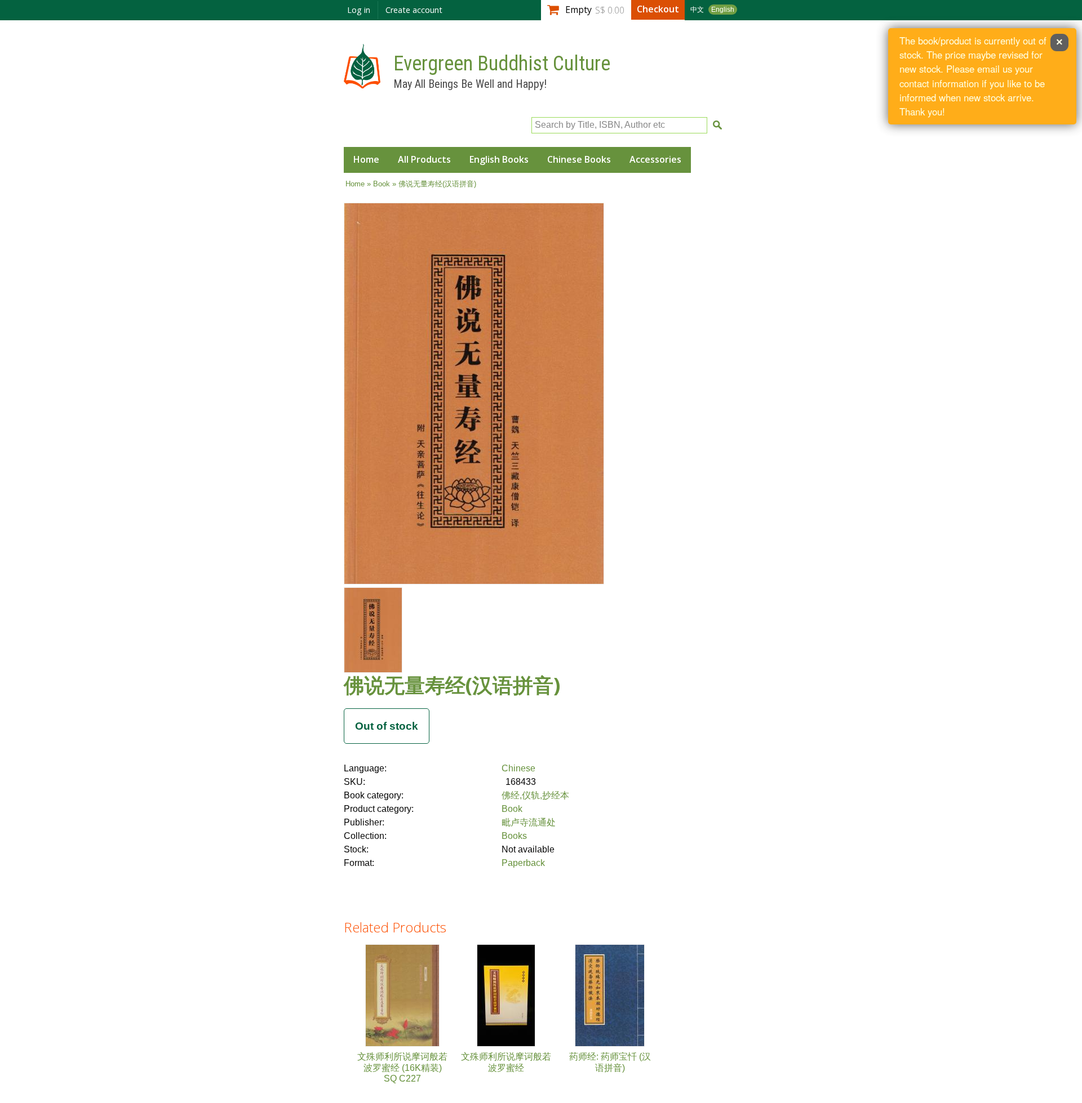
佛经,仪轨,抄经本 (535, 795)
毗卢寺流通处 (529, 822)
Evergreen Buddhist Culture (501, 63)
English (722, 10)
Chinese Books (579, 159)
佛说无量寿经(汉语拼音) (452, 685)
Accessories (655, 159)
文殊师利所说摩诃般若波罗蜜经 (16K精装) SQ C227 (402, 1067)
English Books (499, 159)
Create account (413, 10)
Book (381, 184)
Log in (358, 10)
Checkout (658, 9)
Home (366, 159)
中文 (697, 10)
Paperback (523, 863)
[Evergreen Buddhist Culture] (362, 83)
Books (514, 836)
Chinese (518, 768)
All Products (424, 159)
